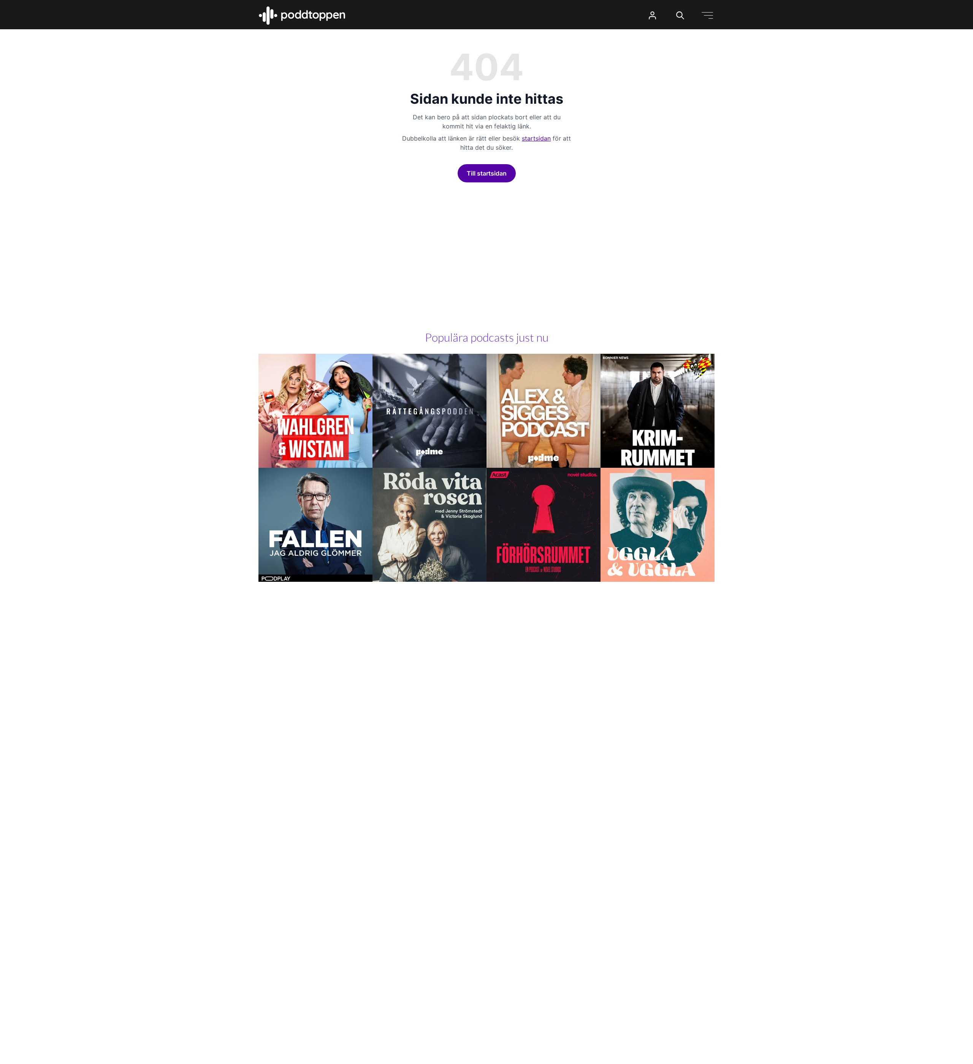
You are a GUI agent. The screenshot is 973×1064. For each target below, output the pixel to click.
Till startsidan (487, 173)
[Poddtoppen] (302, 15)
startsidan (536, 138)
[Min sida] (652, 15)
